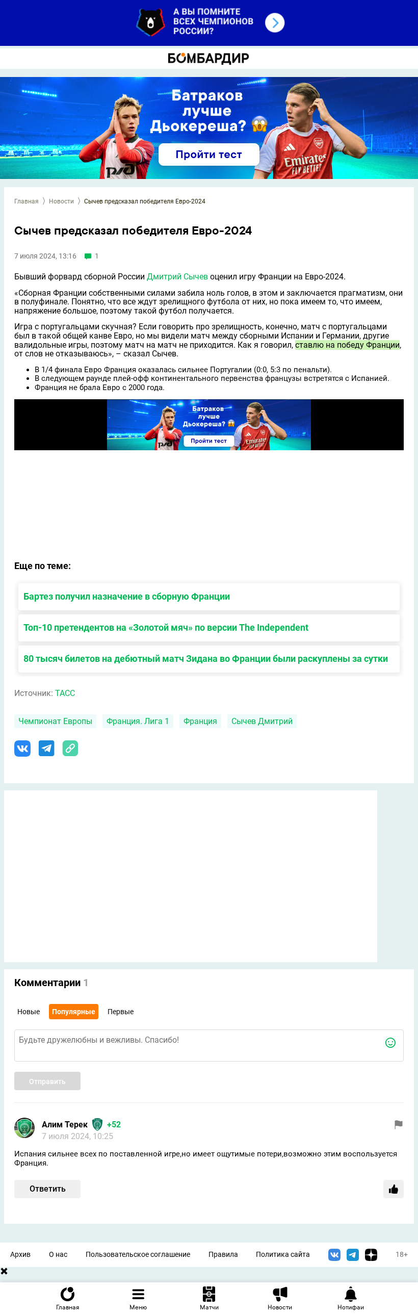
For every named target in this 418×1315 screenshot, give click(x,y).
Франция (200, 721)
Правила (223, 1254)
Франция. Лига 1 (138, 721)
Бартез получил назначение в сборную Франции (126, 596)
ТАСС (65, 693)
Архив (20, 1254)
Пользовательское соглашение (138, 1254)
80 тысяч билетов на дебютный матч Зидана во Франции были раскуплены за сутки (205, 658)
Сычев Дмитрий (262, 721)
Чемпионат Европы (55, 721)
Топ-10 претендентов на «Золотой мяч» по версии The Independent (165, 627)
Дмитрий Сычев (177, 276)
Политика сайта (283, 1254)
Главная (26, 201)
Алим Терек (65, 1124)
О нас (58, 1254)
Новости (61, 201)
